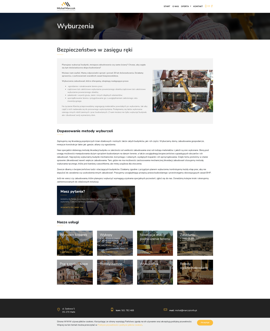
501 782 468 (125, 310)
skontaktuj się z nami (69, 207)
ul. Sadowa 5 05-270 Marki (68, 310)
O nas (175, 6)
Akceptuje (205, 322)
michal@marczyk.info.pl (183, 310)
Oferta (185, 6)
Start (167, 6)
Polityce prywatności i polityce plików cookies (120, 324)
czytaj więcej (66, 251)
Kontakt (198, 6)
